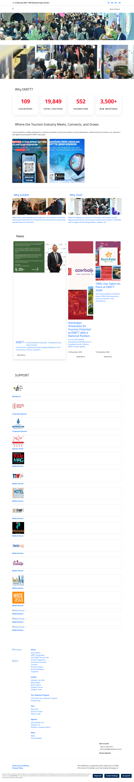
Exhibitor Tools (36, 690)
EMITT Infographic (38, 655)
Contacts (34, 664)
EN (112, 3)
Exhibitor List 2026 (37, 680)
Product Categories (38, 660)
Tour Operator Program (46, 9)
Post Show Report (37, 669)
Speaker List (35, 725)
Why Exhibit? (35, 682)
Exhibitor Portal (36, 687)
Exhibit (31, 9)
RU (116, 3)
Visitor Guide (36, 714)
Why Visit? (34, 709)
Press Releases (36, 738)
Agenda (66, 9)
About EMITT (35, 653)
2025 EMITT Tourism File (40, 657)
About (24, 9)
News (74, 9)
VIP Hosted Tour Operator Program (44, 698)
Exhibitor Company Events (40, 727)
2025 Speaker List (37, 722)
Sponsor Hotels (36, 711)
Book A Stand (115, 9)
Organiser (34, 672)
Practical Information (39, 662)
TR (108, 3)
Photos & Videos (37, 667)
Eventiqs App (36, 700)
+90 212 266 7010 (106, 747)
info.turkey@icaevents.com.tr (111, 749)
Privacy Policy (17, 768)
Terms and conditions (20, 766)
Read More (21, 355)
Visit (59, 9)
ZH (120, 3)
